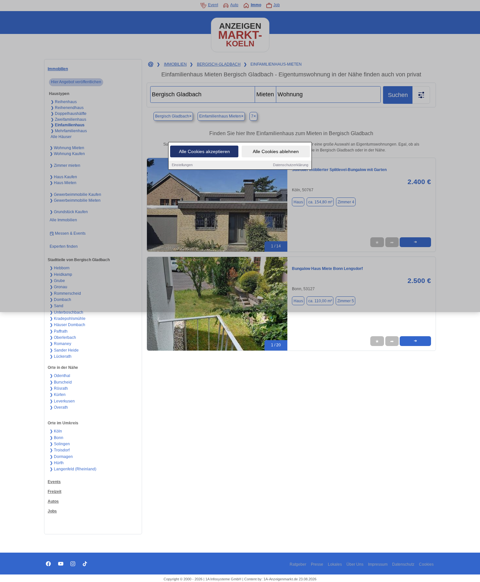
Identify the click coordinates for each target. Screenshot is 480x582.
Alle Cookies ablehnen (276, 151)
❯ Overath (59, 407)
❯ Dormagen (61, 456)
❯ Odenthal (60, 375)
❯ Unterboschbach (66, 312)
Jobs (52, 511)
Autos (53, 501)
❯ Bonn (56, 437)
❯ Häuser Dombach (67, 324)
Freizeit (54, 491)
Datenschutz (403, 564)
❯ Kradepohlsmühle (68, 318)
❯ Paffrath (59, 331)
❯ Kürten (58, 394)
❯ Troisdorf (60, 450)
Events (54, 482)
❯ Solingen (60, 444)
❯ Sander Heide (64, 350)
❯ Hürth (57, 463)
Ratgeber (298, 564)
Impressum (378, 564)
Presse (317, 564)
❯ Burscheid (61, 382)
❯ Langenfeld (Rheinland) (73, 469)
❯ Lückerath (61, 356)
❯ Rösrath (59, 388)
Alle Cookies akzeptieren (204, 151)
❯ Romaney (60, 343)
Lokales (335, 564)
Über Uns (354, 564)
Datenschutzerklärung (290, 165)
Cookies (426, 564)
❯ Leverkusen (62, 401)
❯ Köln (56, 431)
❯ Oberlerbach (63, 337)
